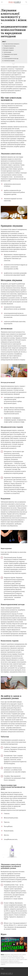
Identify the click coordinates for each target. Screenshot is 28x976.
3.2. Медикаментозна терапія (9, 54)
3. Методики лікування (8, 50)
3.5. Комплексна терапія (8, 60)
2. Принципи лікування (8, 48)
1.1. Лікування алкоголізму (8, 46)
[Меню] (2, 2)
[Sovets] (7, 973)
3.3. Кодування (5, 56)
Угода (2, 968)
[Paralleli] (14, 2)
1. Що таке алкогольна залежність (10, 44)
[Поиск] (26, 2)
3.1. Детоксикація (6, 52)
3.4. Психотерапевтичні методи (10, 58)
